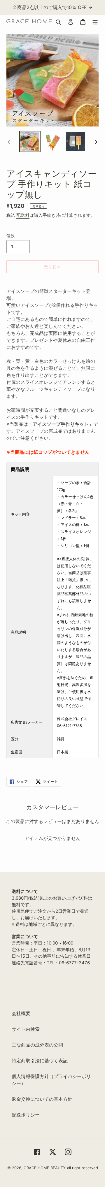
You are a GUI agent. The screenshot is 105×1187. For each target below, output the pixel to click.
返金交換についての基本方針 (42, 1099)
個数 (10, 235)
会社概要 (21, 1013)
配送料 (22, 215)
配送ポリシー (26, 1115)
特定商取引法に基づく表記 (40, 1060)
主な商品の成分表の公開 (37, 1045)
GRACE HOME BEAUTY (45, 1167)
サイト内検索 (26, 1029)
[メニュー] (95, 21)
